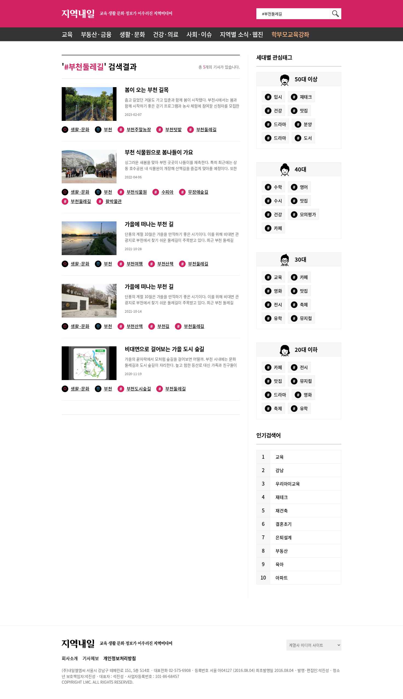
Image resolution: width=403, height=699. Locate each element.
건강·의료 (165, 34)
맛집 (300, 110)
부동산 (282, 550)
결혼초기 (284, 524)
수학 (274, 187)
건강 (274, 110)
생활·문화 (132, 34)
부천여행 (131, 264)
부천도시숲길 (135, 389)
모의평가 (304, 214)
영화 (274, 290)
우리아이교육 (288, 483)
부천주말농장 (135, 129)
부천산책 (162, 264)
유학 (274, 318)
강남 (280, 470)
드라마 (276, 124)
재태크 (302, 96)
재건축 (282, 510)
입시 (274, 96)
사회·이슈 (199, 34)
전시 (274, 304)
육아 (280, 564)
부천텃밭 (169, 129)
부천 (108, 129)
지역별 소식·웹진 (241, 34)
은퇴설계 (284, 537)
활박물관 (110, 201)
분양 (304, 124)
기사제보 (91, 658)
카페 (274, 228)
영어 (300, 187)
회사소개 (70, 658)
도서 (304, 138)
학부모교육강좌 (290, 34)
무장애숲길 (194, 192)
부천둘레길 (202, 129)
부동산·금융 (96, 34)
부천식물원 (133, 192)
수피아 (164, 192)
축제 (300, 304)
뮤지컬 (302, 318)
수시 (274, 200)
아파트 (282, 577)
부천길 (159, 326)
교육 (67, 34)
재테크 (282, 497)
